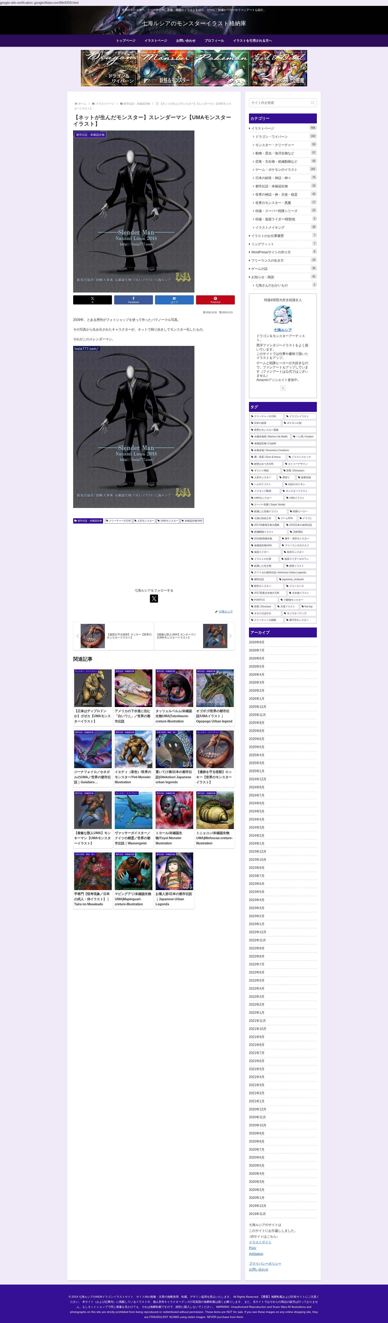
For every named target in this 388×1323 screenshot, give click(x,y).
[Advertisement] (154, 555)
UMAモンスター (169, 520)
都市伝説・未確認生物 (90, 520)
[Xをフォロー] (154, 599)
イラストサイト (260, 1242)
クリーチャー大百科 (120, 520)
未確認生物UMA (193, 520)
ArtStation (256, 1254)
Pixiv (252, 1248)
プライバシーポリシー (265, 1263)
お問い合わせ (258, 1269)
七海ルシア (283, 330)
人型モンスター (145, 520)
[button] (312, 102)
